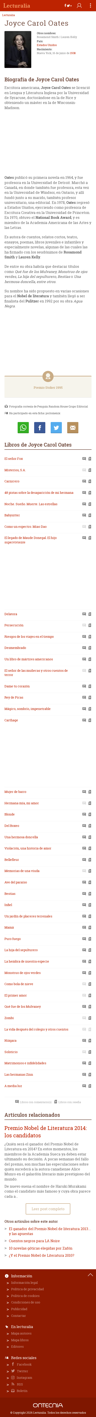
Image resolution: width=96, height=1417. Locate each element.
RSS (19, 1384)
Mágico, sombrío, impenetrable (27, 709)
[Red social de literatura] (16, 5)
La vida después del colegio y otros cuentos (36, 1029)
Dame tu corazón (17, 686)
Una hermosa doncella (21, 837)
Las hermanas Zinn (18, 1074)
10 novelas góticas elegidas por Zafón (40, 1248)
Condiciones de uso (25, 1302)
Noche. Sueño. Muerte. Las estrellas (30, 504)
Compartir (39, 427)
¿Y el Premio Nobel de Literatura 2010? (41, 1255)
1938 (73, 53)
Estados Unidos (47, 45)
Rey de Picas (13, 697)
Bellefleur (11, 859)
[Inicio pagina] (90, 1274)
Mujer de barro (15, 792)
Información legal (24, 1282)
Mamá (9, 927)
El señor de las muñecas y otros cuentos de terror (36, 672)
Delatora (10, 614)
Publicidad (19, 1309)
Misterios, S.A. (15, 470)
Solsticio (11, 1052)
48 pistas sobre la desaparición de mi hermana (38, 492)
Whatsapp (23, 427)
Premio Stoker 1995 (48, 387)
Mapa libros (20, 1340)
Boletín (21, 1391)
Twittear (56, 427)
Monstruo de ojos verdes (22, 973)
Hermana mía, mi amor (21, 803)
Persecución (13, 625)
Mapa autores (21, 1333)
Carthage (11, 720)
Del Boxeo (11, 826)
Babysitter (12, 515)
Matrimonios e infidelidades (25, 1063)
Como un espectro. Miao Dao (25, 526)
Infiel (8, 905)
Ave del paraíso (15, 882)
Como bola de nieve (18, 984)
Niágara (10, 1040)
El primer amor (15, 995)
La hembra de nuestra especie (26, 961)
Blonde (9, 814)
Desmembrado (15, 648)
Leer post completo (48, 1208)
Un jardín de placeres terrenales (28, 916)
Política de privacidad (27, 1289)
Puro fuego (12, 939)
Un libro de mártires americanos (28, 659)
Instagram (24, 1377)
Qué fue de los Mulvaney (22, 1006)
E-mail (72, 427)
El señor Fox (13, 458)
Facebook (24, 1364)
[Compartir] (68, 5)
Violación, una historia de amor (27, 848)
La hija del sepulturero (21, 950)
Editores (17, 1346)
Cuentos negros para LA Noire (34, 1240)
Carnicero (11, 481)
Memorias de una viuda (22, 871)
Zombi (9, 1018)
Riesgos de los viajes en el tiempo (29, 636)
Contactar (18, 1316)
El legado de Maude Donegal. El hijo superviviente (30, 540)
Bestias (9, 893)
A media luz (13, 1086)
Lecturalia (8, 15)
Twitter (22, 1371)
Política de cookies (25, 1296)
